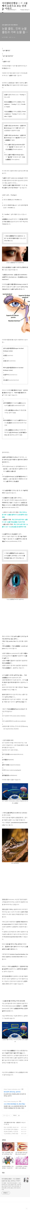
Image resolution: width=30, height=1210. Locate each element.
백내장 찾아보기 (24, 10)
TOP (26, 1208)
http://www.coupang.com (11, 1101)
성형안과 (18, 1122)
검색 (23, 3)
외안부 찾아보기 (11, 10)
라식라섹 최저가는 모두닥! (12, 1092)
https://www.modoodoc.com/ (12, 1089)
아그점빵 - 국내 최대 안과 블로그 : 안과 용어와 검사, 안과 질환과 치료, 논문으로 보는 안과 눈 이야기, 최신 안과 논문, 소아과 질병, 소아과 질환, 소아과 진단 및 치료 (11, 1186)
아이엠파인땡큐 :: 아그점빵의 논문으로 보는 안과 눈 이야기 (14, 3)
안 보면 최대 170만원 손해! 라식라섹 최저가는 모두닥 (15, 1095)
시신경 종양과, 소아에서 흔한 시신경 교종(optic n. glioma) (12, 1134)
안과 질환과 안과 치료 (9, 1122)
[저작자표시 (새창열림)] (19, 1115)
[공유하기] (7, 1115)
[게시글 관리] (9, 1115)
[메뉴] (27, 3)
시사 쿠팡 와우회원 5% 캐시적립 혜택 (14, 1104)
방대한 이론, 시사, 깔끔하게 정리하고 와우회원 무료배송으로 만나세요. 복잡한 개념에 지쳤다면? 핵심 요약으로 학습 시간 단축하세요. (15, 1107)
